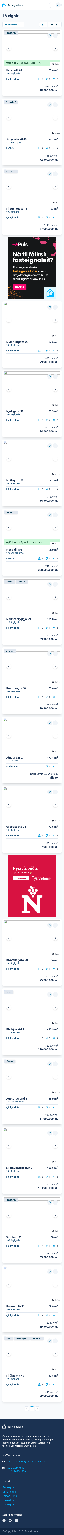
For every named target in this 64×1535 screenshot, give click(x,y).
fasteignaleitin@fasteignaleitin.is (26, 1461)
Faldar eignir (9, 1496)
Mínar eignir (9, 1491)
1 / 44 (57, 133)
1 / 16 (57, 820)
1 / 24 (57, 751)
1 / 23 (57, 474)
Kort (53, 24)
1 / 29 (57, 64)
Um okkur (8, 1500)
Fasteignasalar (11, 1504)
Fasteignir (8, 1487)
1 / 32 (57, 1161)
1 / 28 (57, 954)
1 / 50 (57, 1023)
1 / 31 (57, 335)
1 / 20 (57, 1092)
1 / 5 (58, 202)
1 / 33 (57, 613)
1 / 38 (57, 1300)
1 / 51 (57, 543)
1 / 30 (57, 405)
